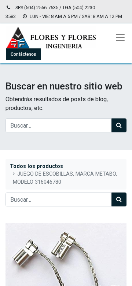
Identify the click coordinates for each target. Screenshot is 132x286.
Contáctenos (23, 54)
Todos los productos (36, 166)
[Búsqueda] (118, 125)
